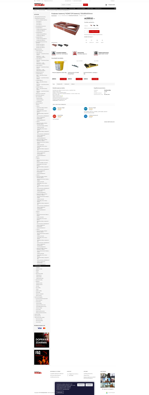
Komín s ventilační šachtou (41, 20)
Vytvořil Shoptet (111, 392)
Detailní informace (88, 36)
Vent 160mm (38, 21)
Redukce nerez (39, 283)
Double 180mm (39, 32)
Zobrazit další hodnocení (109, 121)
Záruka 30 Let (86, 375)
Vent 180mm (38, 23)
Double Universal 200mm (42, 38)
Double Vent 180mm (40, 46)
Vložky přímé (38, 275)
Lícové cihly (38, 309)
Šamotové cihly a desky (39, 317)
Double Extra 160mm (41, 30)
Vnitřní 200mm (39, 65)
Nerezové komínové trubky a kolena (43, 143)
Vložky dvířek (38, 276)
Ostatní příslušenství (41, 120)
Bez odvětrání (39, 96)
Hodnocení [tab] (67, 84)
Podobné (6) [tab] (59, 84)
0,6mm (38, 121)
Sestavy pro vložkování (40, 93)
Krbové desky (39, 303)
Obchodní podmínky (77, 0)
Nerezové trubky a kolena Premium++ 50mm (42, 140)
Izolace (37, 270)
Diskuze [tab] (72, 84)
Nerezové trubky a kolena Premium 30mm (42, 124)
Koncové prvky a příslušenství (43, 116)
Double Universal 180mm (42, 34)
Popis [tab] (54, 84)
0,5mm (38, 106)
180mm (37, 157)
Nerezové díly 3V (39, 103)
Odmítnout (81, 384)
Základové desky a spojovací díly (42, 114)
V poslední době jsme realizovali (56, 373)
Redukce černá (39, 284)
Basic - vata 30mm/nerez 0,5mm (42, 76)
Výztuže (37, 286)
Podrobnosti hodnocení (73, 15)
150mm (37, 104)
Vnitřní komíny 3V (39, 50)
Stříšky (37, 272)
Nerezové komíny (38, 49)
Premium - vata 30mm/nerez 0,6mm (43, 54)
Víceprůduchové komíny (40, 18)
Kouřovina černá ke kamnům (42, 298)
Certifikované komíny (54, 377)
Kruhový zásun (39, 98)
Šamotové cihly (39, 319)
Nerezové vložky (39, 279)
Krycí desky (38, 287)
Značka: (82, 15)
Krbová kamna (38, 315)
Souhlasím (89, 384)
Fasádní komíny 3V (40, 72)
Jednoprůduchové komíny (40, 16)
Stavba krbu (38, 301)
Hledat (85, 4)
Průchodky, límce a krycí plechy (42, 111)
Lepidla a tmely (39, 269)
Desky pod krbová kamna (41, 312)
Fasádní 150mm (39, 73)
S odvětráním (39, 101)
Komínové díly (38, 265)
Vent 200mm (39, 24)
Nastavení (60, 392)
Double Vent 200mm (40, 47)
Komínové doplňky (38, 297)
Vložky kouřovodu (39, 278)
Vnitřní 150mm (39, 52)
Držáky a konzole (40, 109)
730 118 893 (71, 375)
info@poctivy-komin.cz (73, 373)
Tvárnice (38, 267)
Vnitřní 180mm (39, 58)
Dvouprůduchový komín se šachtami (41, 42)
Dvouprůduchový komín (41, 26)
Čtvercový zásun (40, 99)
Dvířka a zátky (39, 290)
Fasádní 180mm (39, 80)
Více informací (65, 389)
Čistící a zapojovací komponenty (41, 118)
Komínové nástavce (40, 95)
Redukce (37, 281)
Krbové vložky (37, 314)
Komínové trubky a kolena (42, 107)
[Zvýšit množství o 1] (88, 31)
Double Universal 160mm (42, 29)
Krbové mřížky (39, 308)
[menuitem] (39, 8)
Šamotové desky (39, 320)
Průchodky (38, 292)
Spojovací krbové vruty (41, 304)
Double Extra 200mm (41, 40)
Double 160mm (39, 27)
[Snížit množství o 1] (88, 32)
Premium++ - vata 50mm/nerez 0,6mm (41, 57)
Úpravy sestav (39, 295)
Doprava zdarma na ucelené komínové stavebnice (89, 378)
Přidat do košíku (95, 31)
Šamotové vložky (39, 273)
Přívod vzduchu (39, 300)
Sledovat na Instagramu (108, 389)
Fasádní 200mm (39, 87)
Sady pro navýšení (39, 294)
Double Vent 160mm (40, 44)
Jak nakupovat (68, 0)
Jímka (37, 289)
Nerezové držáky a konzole (42, 162)
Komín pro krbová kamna (55, 375)
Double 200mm (39, 37)
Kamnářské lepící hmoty (41, 306)
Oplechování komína (40, 311)
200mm (38, 211)
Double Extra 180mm (41, 35)
